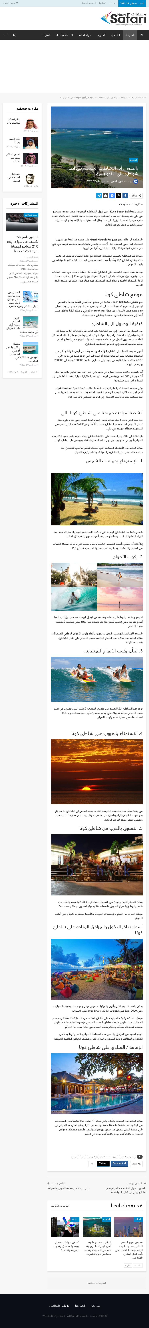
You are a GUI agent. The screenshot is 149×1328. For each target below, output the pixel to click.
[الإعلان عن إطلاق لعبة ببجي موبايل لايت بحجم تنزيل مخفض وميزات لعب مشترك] (30, 296)
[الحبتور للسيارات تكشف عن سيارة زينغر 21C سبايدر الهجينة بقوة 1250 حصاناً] (22, 222)
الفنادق (115, 35)
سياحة (75, 1156)
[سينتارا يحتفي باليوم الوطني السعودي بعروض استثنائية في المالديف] (30, 348)
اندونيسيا (91, 1156)
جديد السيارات (31, 215)
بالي (83, 1156)
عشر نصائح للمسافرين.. (13, 121)
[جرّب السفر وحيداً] (30, 143)
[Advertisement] (74, 67)
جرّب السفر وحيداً (14, 140)
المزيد (47, 35)
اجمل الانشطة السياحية (107, 1156)
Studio (62, 1316)
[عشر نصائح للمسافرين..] (30, 123)
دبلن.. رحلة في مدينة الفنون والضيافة (68, 1188)
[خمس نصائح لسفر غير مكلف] (30, 158)
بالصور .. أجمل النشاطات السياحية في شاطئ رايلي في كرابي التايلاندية (125, 1190)
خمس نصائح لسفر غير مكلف (13, 157)
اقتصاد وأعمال (64, 35)
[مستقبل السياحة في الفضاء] (30, 178)
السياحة (130, 35)
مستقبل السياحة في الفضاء (14, 177)
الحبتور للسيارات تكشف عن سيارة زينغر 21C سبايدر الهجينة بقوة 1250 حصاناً (22, 244)
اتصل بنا (102, 3)
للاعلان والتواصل (88, 3)
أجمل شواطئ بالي (127, 1156)
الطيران (101, 35)
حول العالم (85, 35)
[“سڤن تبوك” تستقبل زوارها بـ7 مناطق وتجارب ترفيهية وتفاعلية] (65, 1227)
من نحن (112, 3)
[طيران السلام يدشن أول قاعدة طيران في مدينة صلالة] (30, 322)
